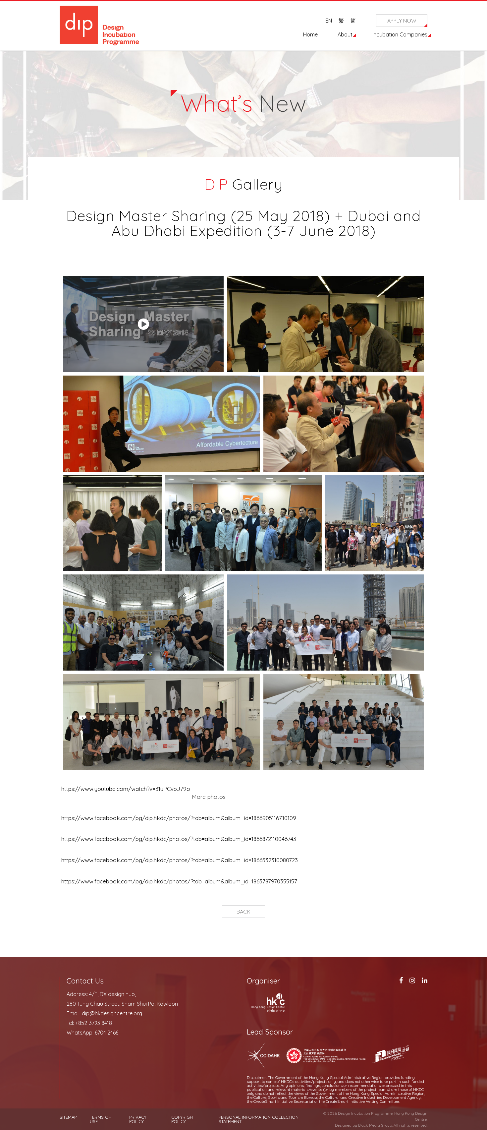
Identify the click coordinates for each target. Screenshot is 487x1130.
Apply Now (401, 20)
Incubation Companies (399, 34)
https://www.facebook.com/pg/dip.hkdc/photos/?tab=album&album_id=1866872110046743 (178, 838)
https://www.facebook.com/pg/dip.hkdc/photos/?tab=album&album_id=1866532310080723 (179, 860)
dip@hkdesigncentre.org (112, 1013)
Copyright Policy (183, 1119)
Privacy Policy (137, 1119)
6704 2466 (106, 1032)
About (345, 34)
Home (310, 34)
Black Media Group (375, 1125)
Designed (343, 1125)
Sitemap (68, 1117)
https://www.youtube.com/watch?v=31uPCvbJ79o (125, 788)
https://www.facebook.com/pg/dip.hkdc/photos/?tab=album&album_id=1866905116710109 (178, 817)
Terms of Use (100, 1119)
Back (243, 911)
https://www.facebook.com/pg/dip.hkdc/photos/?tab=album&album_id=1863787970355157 (179, 881)
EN (328, 20)
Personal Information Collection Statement (258, 1119)
